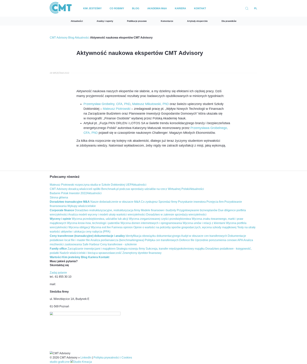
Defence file (186, 240)
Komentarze (167, 21)
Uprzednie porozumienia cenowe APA (219, 240)
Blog (135, 8)
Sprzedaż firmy (167, 201)
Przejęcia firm (215, 201)
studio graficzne (60, 361)
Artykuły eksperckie (197, 21)
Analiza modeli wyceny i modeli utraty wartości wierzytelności (107, 214)
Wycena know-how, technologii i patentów (93, 223)
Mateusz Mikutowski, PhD (150, 104)
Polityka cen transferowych (162, 240)
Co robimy (117, 8)
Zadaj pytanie (58, 272)
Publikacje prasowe (137, 21)
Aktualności (77, 21)
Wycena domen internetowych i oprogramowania (151, 223)
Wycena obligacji (79, 227)
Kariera (180, 8)
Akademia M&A (157, 8)
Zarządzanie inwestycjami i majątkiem (91, 248)
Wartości (55, 257)
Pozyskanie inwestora (192, 201)
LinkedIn (85, 357)
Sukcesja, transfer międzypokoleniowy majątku (175, 248)
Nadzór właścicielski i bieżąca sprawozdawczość (91, 252)
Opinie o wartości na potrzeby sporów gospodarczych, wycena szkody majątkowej (184, 227)
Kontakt (200, 8)
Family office (58, 248)
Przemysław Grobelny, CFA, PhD (107, 104)
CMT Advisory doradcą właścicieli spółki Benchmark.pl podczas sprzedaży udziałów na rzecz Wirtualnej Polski (119, 188)
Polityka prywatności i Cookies (112, 357)
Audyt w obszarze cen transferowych (204, 235)
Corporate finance (62, 210)
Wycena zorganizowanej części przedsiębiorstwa (160, 218)
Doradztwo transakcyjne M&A (70, 201)
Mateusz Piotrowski (116, 108)
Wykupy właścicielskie (81, 205)
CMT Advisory (59, 37)
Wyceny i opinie (60, 218)
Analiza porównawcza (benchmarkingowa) (117, 240)
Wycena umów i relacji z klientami (204, 223)
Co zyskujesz (149, 201)
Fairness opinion (122, 227)
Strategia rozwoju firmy (130, 248)
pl (255, 8)
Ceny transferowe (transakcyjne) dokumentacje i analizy (87, 235)
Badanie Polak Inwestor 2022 (68, 193)
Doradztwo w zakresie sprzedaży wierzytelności (176, 214)
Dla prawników (229, 21)
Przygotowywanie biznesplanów (197, 210)
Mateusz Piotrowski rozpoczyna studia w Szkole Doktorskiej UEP (91, 184)
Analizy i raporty (105, 21)
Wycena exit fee (101, 227)
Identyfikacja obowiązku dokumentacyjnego (153, 235)
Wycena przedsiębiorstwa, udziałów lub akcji (100, 218)
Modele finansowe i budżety (158, 210)
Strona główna (59, 197)
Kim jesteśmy (92, 8)
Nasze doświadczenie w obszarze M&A (115, 201)
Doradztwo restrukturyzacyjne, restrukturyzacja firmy (107, 210)
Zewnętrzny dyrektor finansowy (141, 252)
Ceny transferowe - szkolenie (118, 244)
